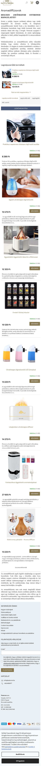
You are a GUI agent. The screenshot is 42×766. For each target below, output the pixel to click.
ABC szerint (5, 102)
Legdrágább (36, 98)
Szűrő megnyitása (21, 108)
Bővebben (34, 155)
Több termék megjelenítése (20, 92)
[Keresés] (27, 3)
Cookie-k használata (7, 625)
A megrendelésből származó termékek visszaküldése (17, 633)
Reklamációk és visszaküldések (10, 620)
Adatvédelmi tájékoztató (8, 615)
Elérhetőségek (5, 623)
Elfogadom (20, 761)
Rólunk (3, 631)
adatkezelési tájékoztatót (11, 663)
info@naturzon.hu (9, 680)
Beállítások (20, 754)
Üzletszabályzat (6, 612)
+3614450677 (8, 683)
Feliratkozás (7, 670)
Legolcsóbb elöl (25, 98)
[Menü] (37, 3)
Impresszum (5, 628)
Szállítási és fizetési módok (9, 617)
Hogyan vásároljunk (7, 610)
